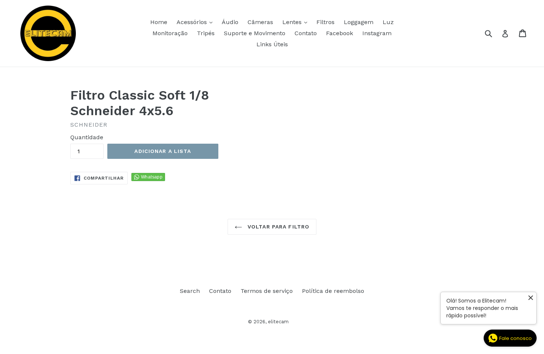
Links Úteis (272, 44)
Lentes (296, 22)
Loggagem (358, 22)
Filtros (325, 22)
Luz (388, 22)
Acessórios (196, 22)
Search (190, 290)
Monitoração (170, 33)
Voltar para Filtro (277, 227)
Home (158, 22)
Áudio (230, 22)
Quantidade (86, 137)
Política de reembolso (333, 290)
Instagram (377, 33)
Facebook (339, 33)
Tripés (206, 33)
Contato (306, 33)
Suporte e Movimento (254, 33)
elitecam (278, 321)
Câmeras (260, 22)
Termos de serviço (267, 290)
